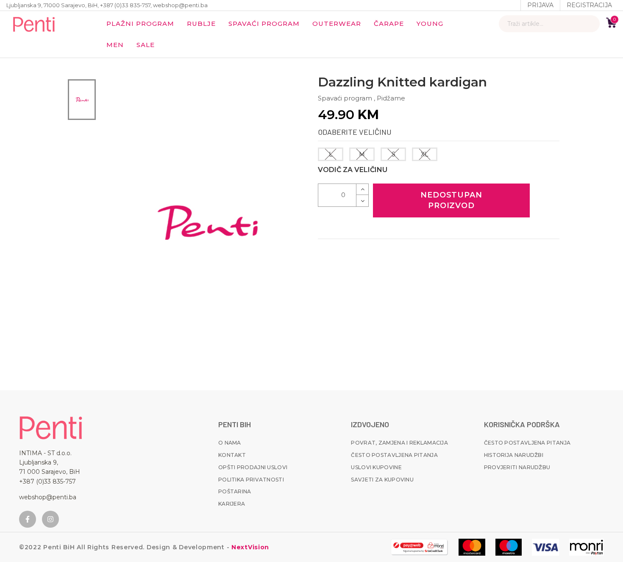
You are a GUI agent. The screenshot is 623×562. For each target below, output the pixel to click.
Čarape (389, 23)
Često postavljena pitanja (394, 455)
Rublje (201, 23)
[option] (82, 99)
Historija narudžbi (513, 455)
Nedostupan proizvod (451, 200)
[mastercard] (472, 547)
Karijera (231, 504)
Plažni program (140, 23)
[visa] (545, 547)
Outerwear (336, 23)
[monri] (419, 547)
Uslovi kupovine (376, 467)
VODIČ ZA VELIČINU (352, 170)
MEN (115, 45)
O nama (229, 443)
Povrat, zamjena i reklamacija (399, 443)
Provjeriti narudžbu (517, 467)
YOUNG (430, 23)
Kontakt (232, 455)
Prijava (540, 5)
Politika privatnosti (251, 479)
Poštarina (234, 491)
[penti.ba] (34, 23)
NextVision (249, 547)
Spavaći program (264, 23)
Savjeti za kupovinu (382, 479)
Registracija (589, 5)
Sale (145, 45)
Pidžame (391, 98)
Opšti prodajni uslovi (252, 467)
